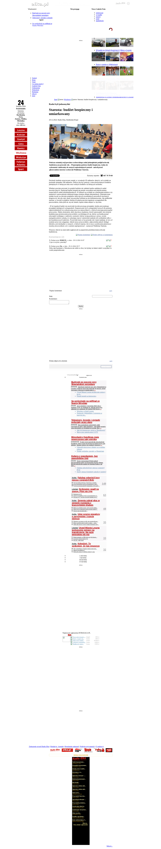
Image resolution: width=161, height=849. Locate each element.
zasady (110, 290)
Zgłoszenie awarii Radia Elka (39, 746)
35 (104, 522)
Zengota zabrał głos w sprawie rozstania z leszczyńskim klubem (86, 502)
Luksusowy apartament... (79, 642)
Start (55, 99)
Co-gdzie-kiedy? (38, 84)
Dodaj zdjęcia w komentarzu (103, 235)
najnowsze (99, 13)
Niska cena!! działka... (78, 640)
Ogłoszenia (36, 88)
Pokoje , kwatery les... (78, 638)
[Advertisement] (81, 57)
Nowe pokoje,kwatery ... (79, 637)
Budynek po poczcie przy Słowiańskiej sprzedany (83, 383)
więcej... (128, 38)
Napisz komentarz (84, 235)
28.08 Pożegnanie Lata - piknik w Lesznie (75, 16)
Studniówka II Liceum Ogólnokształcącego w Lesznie (115, 97)
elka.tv (34, 94)
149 (104, 483)
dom (33, 96)
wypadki (99, 15)
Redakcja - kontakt (57, 746)
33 (104, 538)
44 (104, 508)
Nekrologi (35, 90)
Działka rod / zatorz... (78, 644)
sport (97, 19)
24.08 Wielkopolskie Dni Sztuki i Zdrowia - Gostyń (74, 11)
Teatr (34, 82)
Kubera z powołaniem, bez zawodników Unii (84, 457)
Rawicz (21, 148)
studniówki (100, 21)
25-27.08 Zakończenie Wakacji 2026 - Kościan (75, 14)
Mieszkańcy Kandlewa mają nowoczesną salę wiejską (85, 438)
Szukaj (34, 78)
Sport (21, 169)
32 (104, 549)
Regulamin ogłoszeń (72, 746)
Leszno (21, 130)
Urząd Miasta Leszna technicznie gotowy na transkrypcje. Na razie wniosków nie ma (86, 531)
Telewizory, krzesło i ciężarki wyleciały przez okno (85, 421)
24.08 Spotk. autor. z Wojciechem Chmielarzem (75, 13)
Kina (33, 80)
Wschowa (21, 152)
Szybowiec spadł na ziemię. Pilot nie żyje (85, 490)
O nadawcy (100, 746)
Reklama (35, 92)
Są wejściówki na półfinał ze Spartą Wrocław (42, 24)
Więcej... (110, 846)
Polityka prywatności (87, 746)
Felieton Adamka (21, 163)
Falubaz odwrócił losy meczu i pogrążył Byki (86, 478)
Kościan (21, 134)
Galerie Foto (36, 86)
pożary (98, 17)
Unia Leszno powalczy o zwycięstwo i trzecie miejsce (86, 516)
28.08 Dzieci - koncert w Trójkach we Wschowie (75, 21)
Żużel (73, 406)
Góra (20, 143)
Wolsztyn (21, 157)
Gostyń (21, 139)
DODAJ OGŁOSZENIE (81, 755)
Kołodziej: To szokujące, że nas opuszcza (86, 544)
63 (104, 494)
